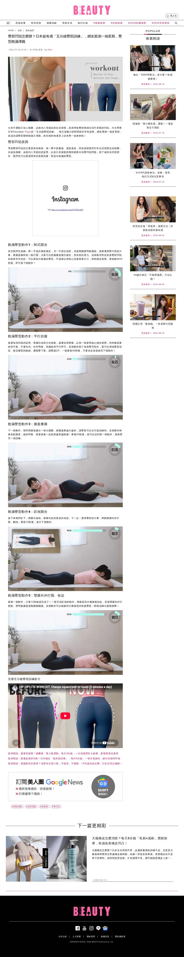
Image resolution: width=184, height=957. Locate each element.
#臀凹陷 (56, 806)
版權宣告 (105, 936)
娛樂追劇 (52, 23)
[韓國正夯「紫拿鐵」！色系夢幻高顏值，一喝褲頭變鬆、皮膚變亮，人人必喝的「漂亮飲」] (153, 307)
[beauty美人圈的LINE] (98, 928)
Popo (28, 131)
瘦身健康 (30, 31)
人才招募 (77, 936)
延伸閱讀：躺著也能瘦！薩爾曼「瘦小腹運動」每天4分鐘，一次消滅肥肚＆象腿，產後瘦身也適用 (63, 753)
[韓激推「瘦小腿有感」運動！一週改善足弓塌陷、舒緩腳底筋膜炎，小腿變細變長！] (153, 107)
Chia (50, 50)
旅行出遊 (83, 23)
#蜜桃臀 (44, 806)
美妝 (20, 31)
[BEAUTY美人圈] (92, 10)
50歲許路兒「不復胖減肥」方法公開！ (153, 277)
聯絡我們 (91, 936)
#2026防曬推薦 (137, 23)
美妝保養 (21, 23)
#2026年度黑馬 (161, 23)
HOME (11, 31)
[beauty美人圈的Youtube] (85, 928)
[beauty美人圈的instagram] (92, 928)
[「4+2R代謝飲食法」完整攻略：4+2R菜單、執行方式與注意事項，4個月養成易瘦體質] (153, 156)
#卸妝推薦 (117, 23)
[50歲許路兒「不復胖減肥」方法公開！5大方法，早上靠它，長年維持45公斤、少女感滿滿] (153, 258)
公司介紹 (63, 936)
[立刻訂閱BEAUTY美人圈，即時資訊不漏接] (65, 786)
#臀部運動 (17, 806)
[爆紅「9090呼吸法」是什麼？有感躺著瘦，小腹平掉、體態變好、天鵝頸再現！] (153, 58)
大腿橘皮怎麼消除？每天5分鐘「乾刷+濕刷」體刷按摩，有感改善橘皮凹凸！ (129, 841)
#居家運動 (31, 806)
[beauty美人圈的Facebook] (78, 928)
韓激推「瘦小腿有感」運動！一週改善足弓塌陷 (153, 125)
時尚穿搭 (36, 23)
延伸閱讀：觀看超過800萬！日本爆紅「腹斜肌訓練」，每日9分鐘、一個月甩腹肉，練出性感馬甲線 (64, 758)
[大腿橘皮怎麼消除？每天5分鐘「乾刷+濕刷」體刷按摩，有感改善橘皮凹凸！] (46, 859)
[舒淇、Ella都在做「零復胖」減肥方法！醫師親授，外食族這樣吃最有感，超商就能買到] (153, 209)
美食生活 (67, 23)
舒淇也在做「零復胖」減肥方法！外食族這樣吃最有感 (153, 228)
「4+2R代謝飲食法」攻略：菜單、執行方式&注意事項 (152, 174)
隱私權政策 (120, 936)
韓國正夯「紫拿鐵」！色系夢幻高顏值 (153, 326)
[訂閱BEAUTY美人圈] (105, 928)
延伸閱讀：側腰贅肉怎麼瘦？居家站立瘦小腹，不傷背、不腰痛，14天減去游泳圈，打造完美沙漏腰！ (65, 763)
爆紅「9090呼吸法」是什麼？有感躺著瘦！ (152, 76)
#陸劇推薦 (99, 23)
